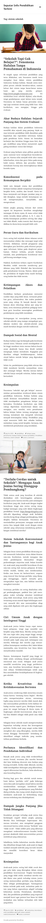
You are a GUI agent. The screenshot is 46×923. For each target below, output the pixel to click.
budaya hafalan (17, 435)
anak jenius (30, 910)
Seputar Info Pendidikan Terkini (18, 7)
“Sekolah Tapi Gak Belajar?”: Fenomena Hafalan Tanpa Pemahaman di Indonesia (22, 64)
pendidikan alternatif (13, 912)
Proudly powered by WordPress (14, 920)
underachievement (9, 914)
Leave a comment (28, 437)
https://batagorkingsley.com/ (31, 511)
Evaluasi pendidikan (28, 435)
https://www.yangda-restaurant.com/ (18, 93)
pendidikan (20, 433)
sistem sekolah (15, 437)
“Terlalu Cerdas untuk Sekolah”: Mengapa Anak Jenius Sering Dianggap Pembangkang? (22, 484)
